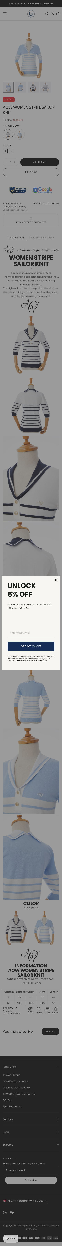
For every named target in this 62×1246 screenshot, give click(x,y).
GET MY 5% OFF (31, 646)
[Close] (56, 580)
